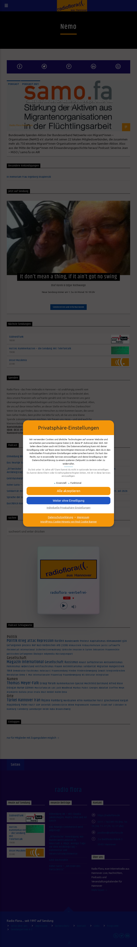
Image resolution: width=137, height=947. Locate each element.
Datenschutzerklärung (60, 517)
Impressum (83, 517)
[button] (68, 491)
